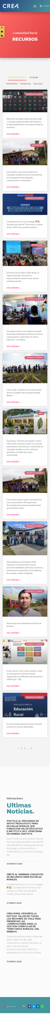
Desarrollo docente (17, 77)
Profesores (25, 83)
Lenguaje (33, 77)
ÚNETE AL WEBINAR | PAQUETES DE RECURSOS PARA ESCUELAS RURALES (25, 877)
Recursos (38, 83)
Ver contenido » (13, 134)
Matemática (11, 83)
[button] (34, 6)
